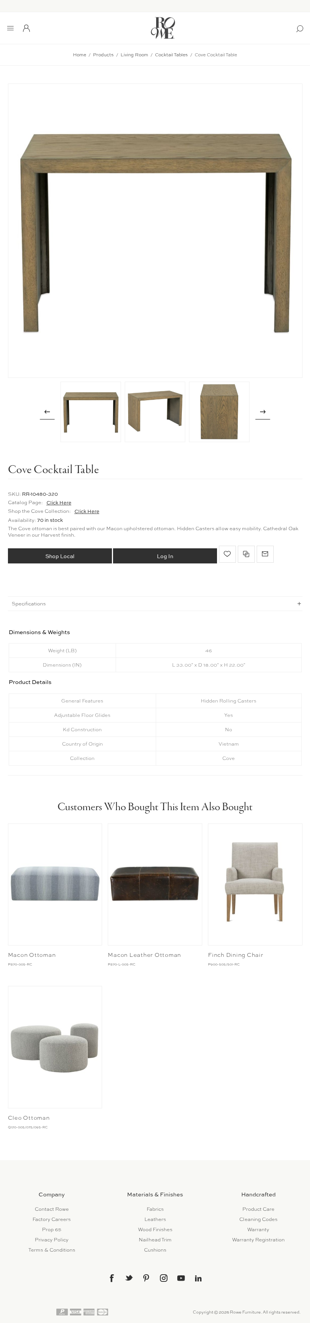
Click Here (58, 502)
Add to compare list (246, 554)
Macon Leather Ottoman (144, 955)
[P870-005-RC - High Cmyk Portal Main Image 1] (55, 884)
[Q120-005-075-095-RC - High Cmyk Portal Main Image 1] (55, 1047)
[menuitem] (51, 1209)
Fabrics (155, 1209)
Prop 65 (51, 1229)
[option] (91, 412)
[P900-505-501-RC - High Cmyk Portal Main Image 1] (255, 884)
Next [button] (262, 411)
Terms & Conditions (51, 1250)
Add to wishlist (227, 554)
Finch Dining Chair (236, 955)
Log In (165, 556)
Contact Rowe (52, 1209)
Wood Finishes (155, 1229)
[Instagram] (163, 1278)
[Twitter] (128, 1277)
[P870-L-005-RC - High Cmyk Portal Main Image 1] (155, 884)
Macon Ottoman (32, 955)
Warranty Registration (258, 1239)
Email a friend (265, 554)
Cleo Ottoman (29, 1118)
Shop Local (59, 556)
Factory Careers (52, 1219)
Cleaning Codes (258, 1219)
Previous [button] (47, 411)
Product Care (258, 1209)
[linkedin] (198, 1278)
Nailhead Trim (155, 1239)
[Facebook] (111, 1278)
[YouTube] (181, 1278)
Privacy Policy (51, 1239)
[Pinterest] (146, 1278)
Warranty (258, 1229)
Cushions (155, 1250)
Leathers (155, 1219)
